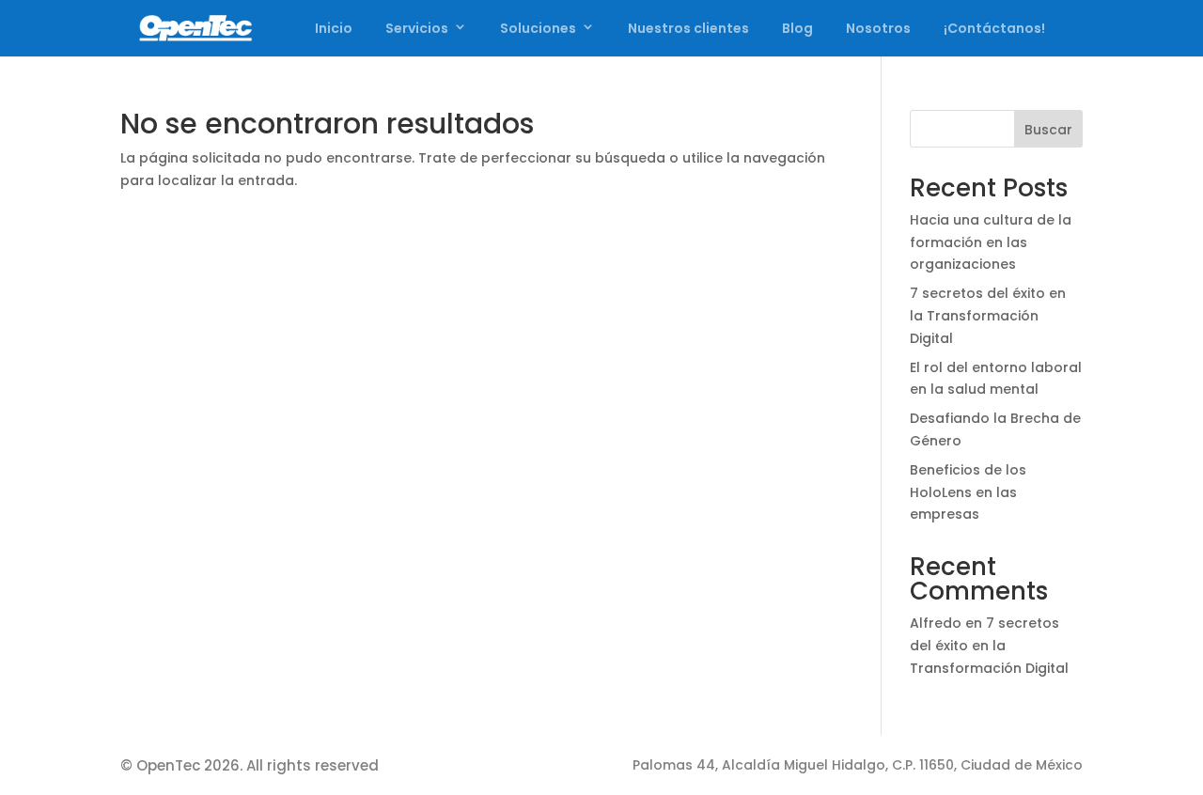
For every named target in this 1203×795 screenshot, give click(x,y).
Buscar (1048, 129)
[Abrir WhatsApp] (1156, 747)
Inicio (333, 28)
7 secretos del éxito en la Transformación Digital (988, 316)
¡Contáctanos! (994, 28)
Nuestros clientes (688, 28)
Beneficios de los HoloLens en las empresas (968, 492)
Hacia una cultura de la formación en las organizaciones (990, 242)
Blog (797, 28)
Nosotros (878, 28)
